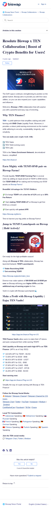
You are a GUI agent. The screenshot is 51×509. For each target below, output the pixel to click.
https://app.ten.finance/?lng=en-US (25, 334)
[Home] (12, 4)
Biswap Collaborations (29, 12)
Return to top (8, 483)
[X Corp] (7, 450)
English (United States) (38, 504)
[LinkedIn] (10, 450)
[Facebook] (4, 450)
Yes (19, 464)
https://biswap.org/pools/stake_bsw (16, 276)
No (32, 464)
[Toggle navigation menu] (38, 4)
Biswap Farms (16, 184)
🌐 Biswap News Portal (11, 12)
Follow (7, 63)
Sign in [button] (43, 4)
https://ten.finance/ (10, 160)
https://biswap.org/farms (12, 214)
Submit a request (34, 476)
